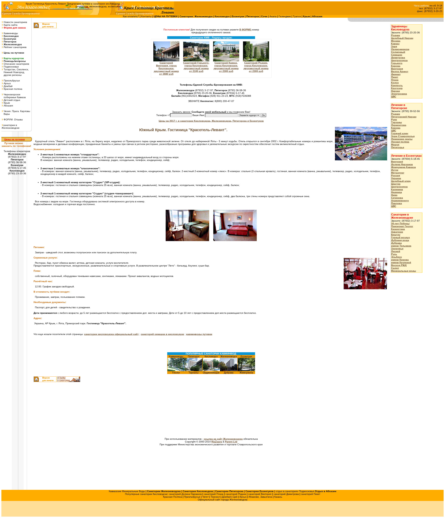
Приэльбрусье (11, 80)
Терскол (215, 496)
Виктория (397, 68)
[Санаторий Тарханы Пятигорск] (193, 370)
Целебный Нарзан (402, 38)
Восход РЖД (399, 265)
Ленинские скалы (401, 139)
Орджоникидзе (400, 49)
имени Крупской (401, 262)
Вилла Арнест (399, 71)
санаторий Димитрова (286, 494)
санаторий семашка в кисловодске (162, 334)
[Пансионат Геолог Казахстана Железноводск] (176, 370)
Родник (395, 35)
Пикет (394, 77)
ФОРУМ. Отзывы (13, 119)
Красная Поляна (172, 496)
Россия (395, 175)
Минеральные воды (403, 270)
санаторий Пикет (310, 494)
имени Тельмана (401, 245)
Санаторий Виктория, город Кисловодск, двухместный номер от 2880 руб (166, 68)
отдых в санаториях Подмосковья (295, 491)
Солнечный (398, 52)
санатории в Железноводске (10, 126)
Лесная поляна (400, 141)
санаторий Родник (235, 494)
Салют (395, 268)
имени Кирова (400, 259)
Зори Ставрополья (403, 136)
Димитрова (398, 57)
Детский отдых (11, 100)
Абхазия (8, 105)
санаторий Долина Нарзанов (185, 494)
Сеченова (397, 197)
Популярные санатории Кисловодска (146, 494)
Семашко (396, 54)
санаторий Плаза (213, 494)
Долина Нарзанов (402, 164)
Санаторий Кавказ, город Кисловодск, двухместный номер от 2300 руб (226, 67)
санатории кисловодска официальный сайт (111, 334)
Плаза (394, 79)
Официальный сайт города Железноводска (222, 499)
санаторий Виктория (260, 494)
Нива (394, 195)
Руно (394, 119)
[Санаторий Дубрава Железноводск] (228, 370)
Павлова (396, 203)
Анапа (273, 16)
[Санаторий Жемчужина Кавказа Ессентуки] (246, 370)
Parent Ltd (231, 441)
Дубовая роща (400, 240)
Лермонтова (398, 125)
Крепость (397, 85)
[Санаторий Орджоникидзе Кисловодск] (211, 370)
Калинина (397, 189)
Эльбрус (396, 257)
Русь (394, 254)
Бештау (395, 234)
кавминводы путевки (199, 334)
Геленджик (285, 16)
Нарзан (395, 91)
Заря (394, 46)
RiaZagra (216, 441)
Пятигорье (397, 147)
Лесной (395, 251)
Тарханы (396, 122)
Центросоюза (399, 60)
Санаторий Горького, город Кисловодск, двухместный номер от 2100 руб (196, 67)
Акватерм (397, 231)
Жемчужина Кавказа (403, 167)
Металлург (397, 172)
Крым (6, 102)
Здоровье (397, 248)
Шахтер (395, 183)
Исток (394, 170)
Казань (278, 496)
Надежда (396, 192)
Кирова (395, 66)
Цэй (235, 496)
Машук (395, 144)
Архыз (7, 83)
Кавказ (395, 43)
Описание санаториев (16, 63)
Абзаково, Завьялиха (260, 496)
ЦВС (393, 96)
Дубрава (396, 243)
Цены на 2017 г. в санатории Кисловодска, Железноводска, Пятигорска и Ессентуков (211, 120)
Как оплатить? (131, 16)
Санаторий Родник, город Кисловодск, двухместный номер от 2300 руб (256, 67)
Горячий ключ (399, 133)
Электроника (399, 93)
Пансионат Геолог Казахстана (402, 227)
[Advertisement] (171, 410)
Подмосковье (11, 66)
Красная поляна (12, 88)
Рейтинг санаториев (14, 47)
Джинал (395, 74)
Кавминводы (10, 33)
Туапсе (297, 16)
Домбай (8, 86)
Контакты (146, 16)
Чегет (205, 496)
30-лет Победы (400, 223)
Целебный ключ (401, 181)
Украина (396, 178)
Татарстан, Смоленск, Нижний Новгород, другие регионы (15, 72)
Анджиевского (400, 200)
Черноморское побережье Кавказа (14, 96)
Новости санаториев (15, 22)
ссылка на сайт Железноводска (223, 438)
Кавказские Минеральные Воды (127, 491)
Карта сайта (10, 24)
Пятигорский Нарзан (403, 116)
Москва (395, 40)
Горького (396, 63)
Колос (395, 82)
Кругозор (397, 88)
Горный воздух (400, 237)
